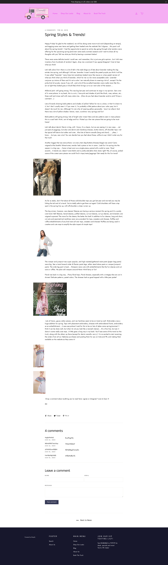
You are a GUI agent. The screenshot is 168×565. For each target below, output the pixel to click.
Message (48, 485)
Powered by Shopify (30, 537)
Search (51, 541)
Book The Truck (99, 13)
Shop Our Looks (67, 13)
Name (47, 475)
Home (55, 13)
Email (86, 475)
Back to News (86, 520)
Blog (78, 13)
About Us (87, 13)
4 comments (50, 30)
